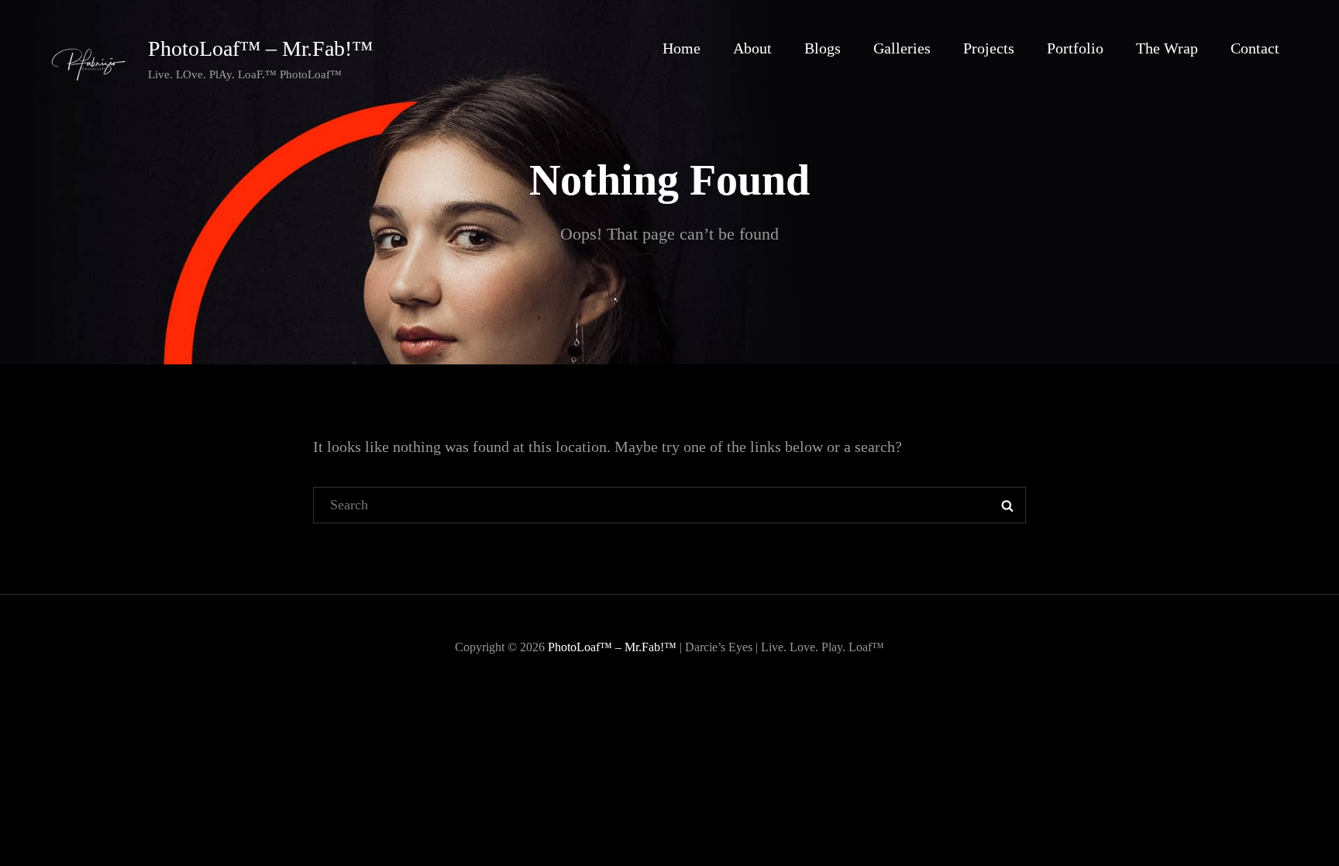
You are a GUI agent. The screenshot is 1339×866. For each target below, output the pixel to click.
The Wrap (1167, 48)
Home (681, 48)
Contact (1255, 48)
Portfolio (1075, 48)
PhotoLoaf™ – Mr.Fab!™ (260, 48)
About (752, 48)
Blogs (822, 48)
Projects (988, 48)
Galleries (902, 48)
